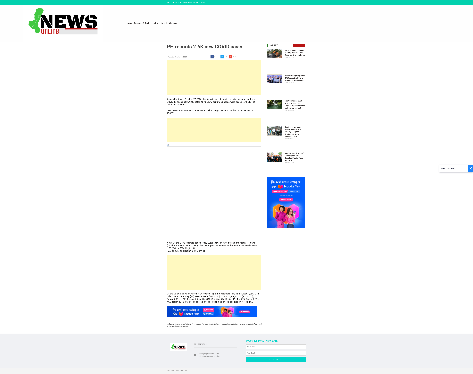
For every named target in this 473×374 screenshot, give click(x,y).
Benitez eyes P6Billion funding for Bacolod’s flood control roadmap (295, 52)
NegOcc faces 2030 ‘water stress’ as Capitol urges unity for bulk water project (295, 104)
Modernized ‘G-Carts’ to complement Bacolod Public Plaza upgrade (294, 157)
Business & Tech (141, 23)
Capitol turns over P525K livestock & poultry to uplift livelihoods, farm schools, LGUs (293, 132)
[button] (215, 56)
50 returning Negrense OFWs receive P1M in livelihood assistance (295, 78)
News (129, 23)
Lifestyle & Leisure (168, 23)
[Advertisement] (214, 77)
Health (155, 23)
